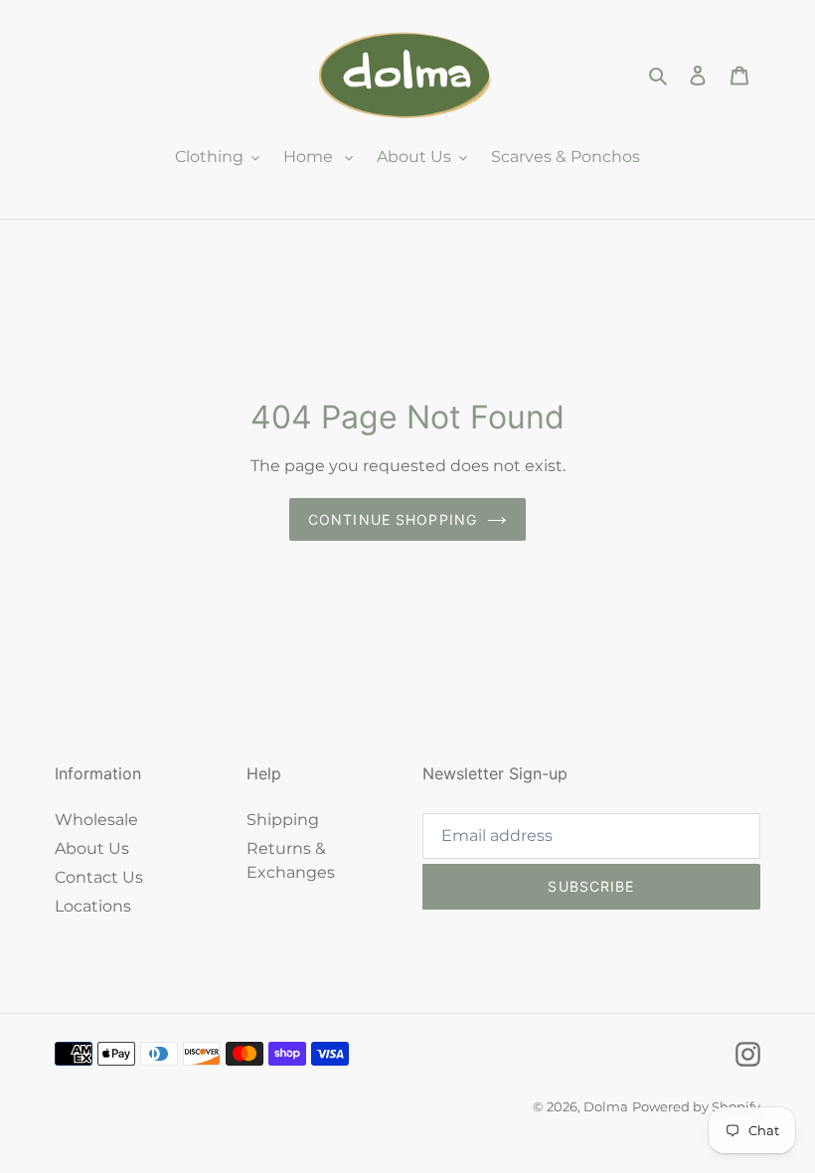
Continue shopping (392, 519)
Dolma (605, 1106)
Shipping (282, 819)
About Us (92, 848)
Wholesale (96, 819)
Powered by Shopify (696, 1106)
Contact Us (99, 877)
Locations (93, 906)
